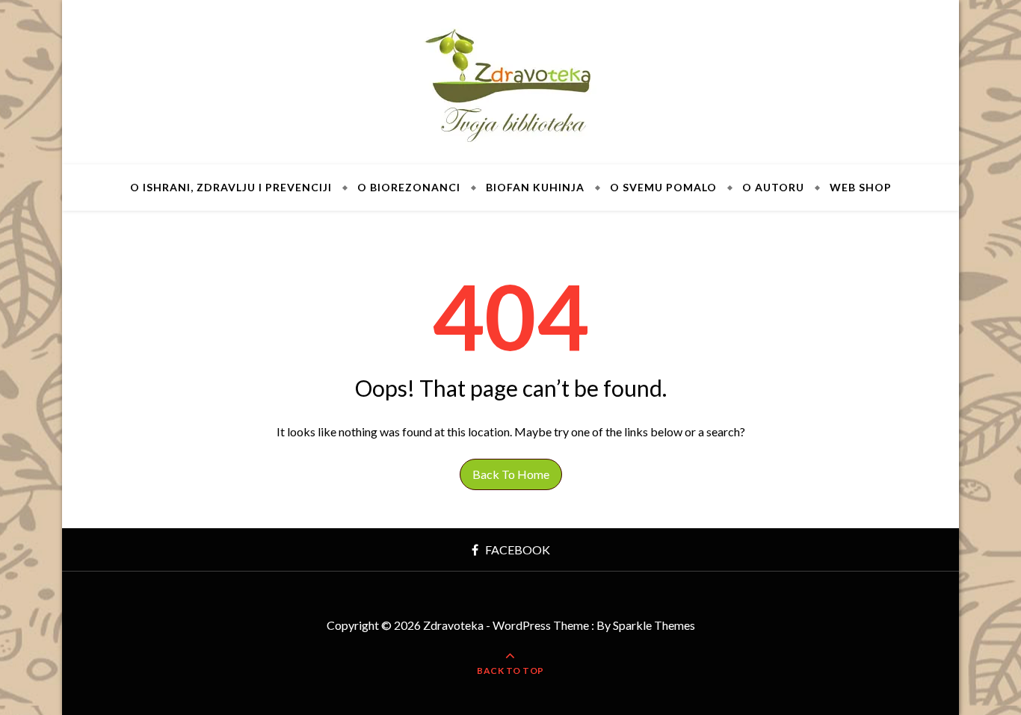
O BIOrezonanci (408, 187)
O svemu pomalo (663, 187)
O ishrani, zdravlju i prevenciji (231, 187)
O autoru (773, 187)
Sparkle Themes (654, 625)
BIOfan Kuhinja (535, 187)
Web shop (861, 187)
